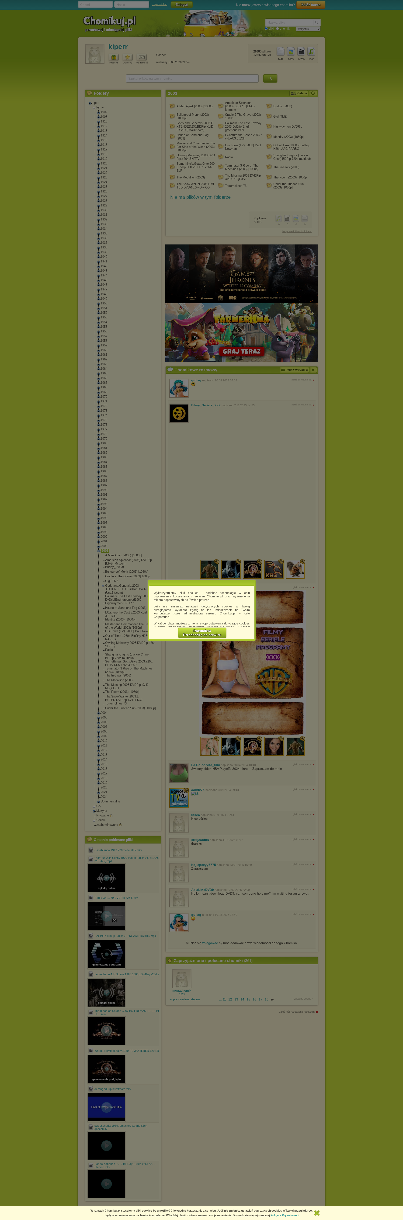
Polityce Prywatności (285, 1215)
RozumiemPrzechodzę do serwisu (202, 633)
